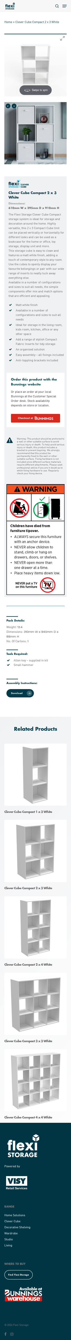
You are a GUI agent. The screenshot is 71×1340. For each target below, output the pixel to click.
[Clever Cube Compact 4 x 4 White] (36, 1085)
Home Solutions (14, 1215)
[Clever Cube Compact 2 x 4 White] (36, 932)
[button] (64, 6)
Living (8, 1245)
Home (8, 22)
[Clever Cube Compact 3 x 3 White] (36, 1009)
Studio (8, 1239)
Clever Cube (12, 1221)
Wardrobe (11, 1233)
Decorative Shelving (17, 1227)
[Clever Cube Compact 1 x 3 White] (36, 780)
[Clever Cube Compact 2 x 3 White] (36, 856)
